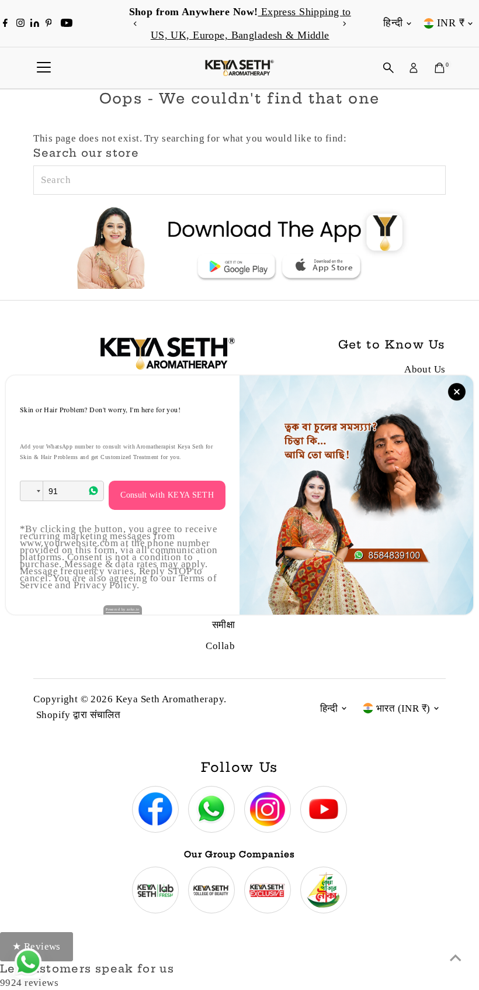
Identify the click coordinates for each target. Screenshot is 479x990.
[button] (31, 491)
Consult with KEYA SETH (167, 495)
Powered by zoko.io (123, 609)
